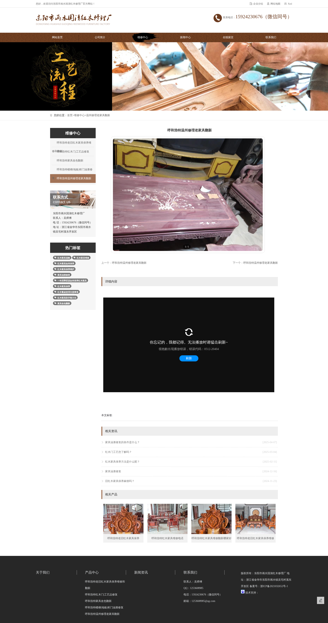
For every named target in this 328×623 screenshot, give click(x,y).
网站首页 (57, 37)
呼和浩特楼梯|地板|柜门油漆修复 (72, 171)
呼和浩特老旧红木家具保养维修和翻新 (71, 144)
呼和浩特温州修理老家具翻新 (73, 178)
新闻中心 (185, 37)
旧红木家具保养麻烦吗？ (191, 481)
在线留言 (228, 37)
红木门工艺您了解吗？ (191, 452)
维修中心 (142, 37)
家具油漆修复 (191, 471)
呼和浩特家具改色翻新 (69, 160)
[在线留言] (320, 600)
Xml (290, 3)
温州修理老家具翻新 (98, 115)
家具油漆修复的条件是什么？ (191, 442)
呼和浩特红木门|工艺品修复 (72, 151)
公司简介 (100, 37)
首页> (70, 115)
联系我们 (271, 37)
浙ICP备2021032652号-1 (274, 586)
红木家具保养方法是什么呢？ (191, 461)
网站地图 (275, 3)
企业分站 (258, 3)
